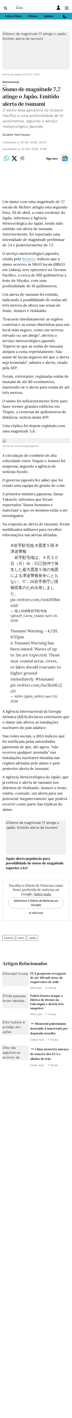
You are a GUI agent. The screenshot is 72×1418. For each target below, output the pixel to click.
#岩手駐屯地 (22, 545)
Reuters (28, 259)
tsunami (8, 937)
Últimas (32, 16)
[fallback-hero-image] (15, 978)
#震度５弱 (44, 545)
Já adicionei (36, 913)
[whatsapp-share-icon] (6, 160)
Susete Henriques (16, 135)
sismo (21, 937)
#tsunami (44, 678)
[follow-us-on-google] (65, 158)
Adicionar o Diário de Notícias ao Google (36, 903)
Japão (32, 937)
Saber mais (42, 894)
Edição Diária (13, 16)
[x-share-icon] (14, 160)
